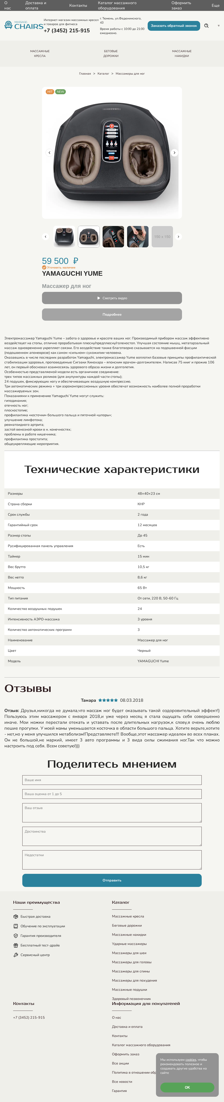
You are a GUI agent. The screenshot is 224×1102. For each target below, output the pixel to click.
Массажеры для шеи (129, 953)
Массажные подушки (129, 989)
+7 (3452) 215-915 (29, 1017)
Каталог (103, 74)
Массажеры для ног (130, 74)
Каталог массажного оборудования (117, 5)
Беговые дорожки (127, 925)
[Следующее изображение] (174, 153)
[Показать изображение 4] (113, 237)
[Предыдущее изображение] (49, 153)
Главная (85, 74)
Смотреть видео (115, 298)
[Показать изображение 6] (162, 237)
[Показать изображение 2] (64, 237)
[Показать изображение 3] (89, 237)
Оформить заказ (181, 5)
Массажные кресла (128, 916)
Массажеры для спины (131, 971)
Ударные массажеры (129, 943)
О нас (7, 5)
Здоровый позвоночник (131, 998)
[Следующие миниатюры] (178, 236)
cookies (191, 1060)
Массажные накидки (129, 934)
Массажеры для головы (132, 962)
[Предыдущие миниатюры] (45, 236)
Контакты (78, 5)
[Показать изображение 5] (138, 237)
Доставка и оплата (35, 5)
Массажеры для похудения (134, 980)
